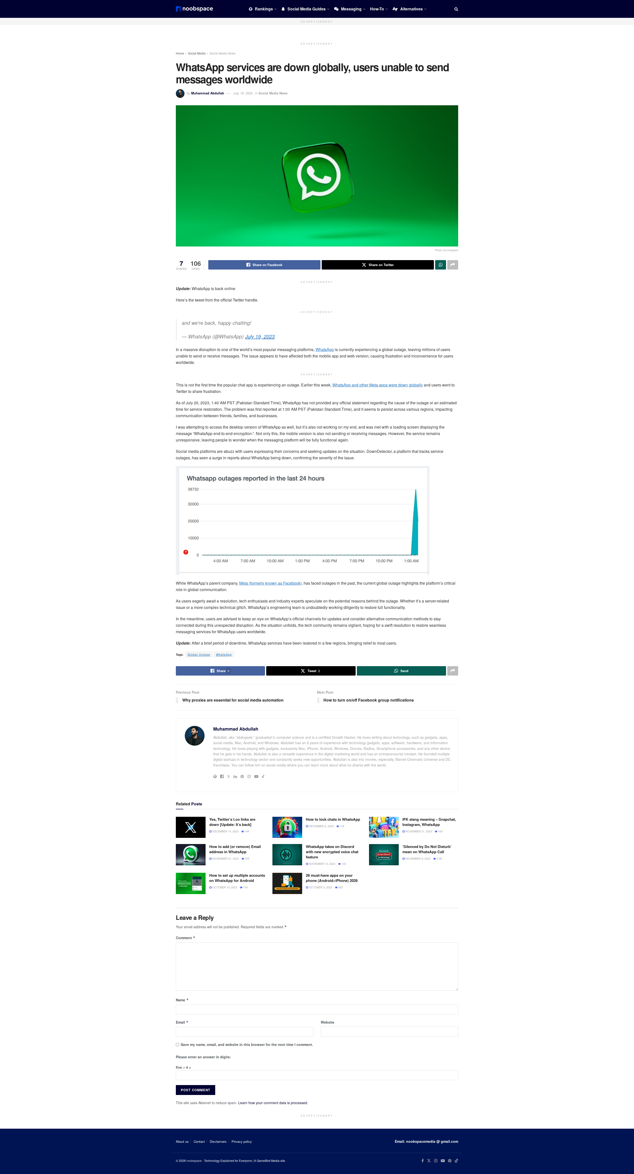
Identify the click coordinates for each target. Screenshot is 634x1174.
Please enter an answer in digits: (203, 1056)
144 (246, 831)
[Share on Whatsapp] (440, 265)
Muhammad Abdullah (207, 93)
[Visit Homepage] (194, 9)
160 (440, 831)
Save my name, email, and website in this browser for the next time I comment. (247, 1044)
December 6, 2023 (321, 826)
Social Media (197, 53)
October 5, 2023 (320, 887)
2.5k (439, 858)
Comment (185, 937)
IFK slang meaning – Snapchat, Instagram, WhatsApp (429, 822)
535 (246, 858)
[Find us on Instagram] (436, 1161)
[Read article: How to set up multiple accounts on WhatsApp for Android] (191, 883)
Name (182, 999)
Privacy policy (242, 1141)
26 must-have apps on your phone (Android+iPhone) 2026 (332, 878)
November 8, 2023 (417, 858)
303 (340, 887)
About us (182, 1141)
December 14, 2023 (224, 831)
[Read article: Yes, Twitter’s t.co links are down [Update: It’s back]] (191, 827)
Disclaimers (218, 1141)
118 (341, 826)
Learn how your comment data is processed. (273, 1102)
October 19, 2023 (224, 887)
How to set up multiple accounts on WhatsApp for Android (237, 878)
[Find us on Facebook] (423, 1161)
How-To (377, 9)
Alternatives (411, 9)
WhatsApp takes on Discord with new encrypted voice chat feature (332, 852)
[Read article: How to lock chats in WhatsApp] (287, 827)
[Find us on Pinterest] (449, 1161)
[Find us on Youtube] (443, 1161)
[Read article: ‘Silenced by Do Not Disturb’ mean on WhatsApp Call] (384, 854)
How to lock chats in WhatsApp (333, 819)
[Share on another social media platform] (452, 265)
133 (343, 864)
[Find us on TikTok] (456, 1161)
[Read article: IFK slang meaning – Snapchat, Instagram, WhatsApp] (384, 827)
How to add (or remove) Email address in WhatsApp (235, 849)
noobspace (194, 1160)
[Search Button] (456, 9)
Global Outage (198, 654)
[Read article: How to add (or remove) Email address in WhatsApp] (191, 854)
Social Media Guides (307, 9)
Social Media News (223, 53)
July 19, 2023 (243, 93)
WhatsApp (325, 349)
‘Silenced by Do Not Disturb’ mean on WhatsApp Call (426, 849)
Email (182, 1022)
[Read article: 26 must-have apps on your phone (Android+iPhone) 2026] (287, 883)
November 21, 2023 (418, 831)
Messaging (351, 9)
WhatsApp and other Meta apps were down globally (377, 385)
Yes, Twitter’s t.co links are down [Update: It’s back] (232, 822)
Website (327, 1022)
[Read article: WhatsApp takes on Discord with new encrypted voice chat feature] (287, 854)
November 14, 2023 (321, 864)
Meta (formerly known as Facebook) (270, 583)
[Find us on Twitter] (429, 1161)
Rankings (264, 9)
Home (180, 53)
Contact (199, 1141)
